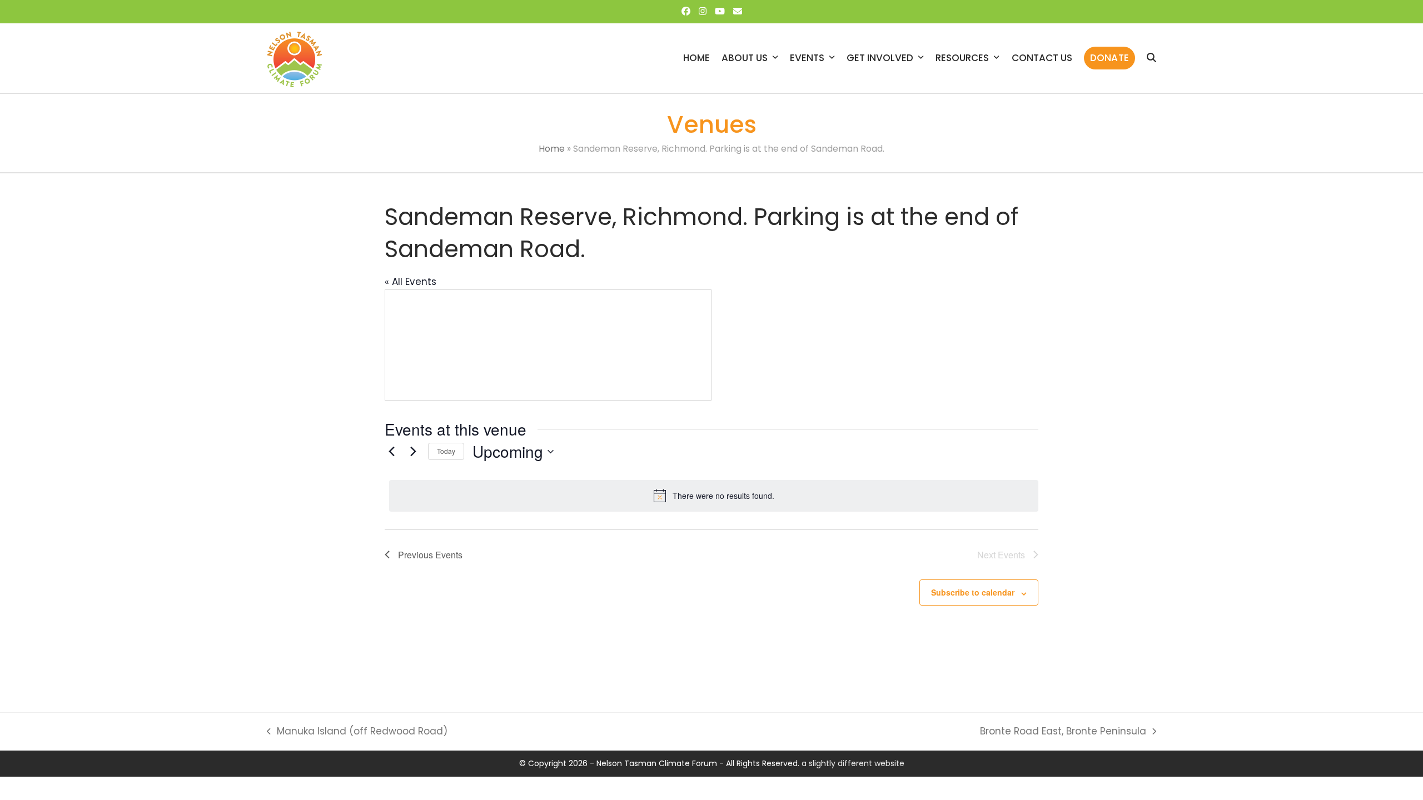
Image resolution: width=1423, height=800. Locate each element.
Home (552, 148)
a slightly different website (853, 763)
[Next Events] (413, 451)
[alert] (713, 495)
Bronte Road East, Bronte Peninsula (1063, 731)
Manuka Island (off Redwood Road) (357, 731)
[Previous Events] (391, 451)
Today (446, 451)
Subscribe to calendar (972, 592)
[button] (1151, 58)
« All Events (410, 281)
